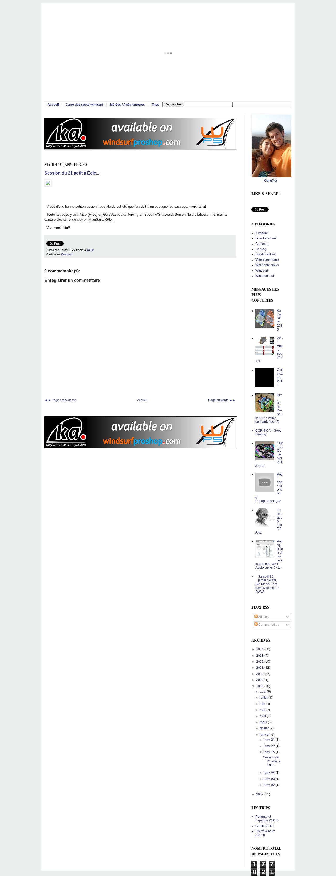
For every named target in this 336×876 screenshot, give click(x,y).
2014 (260, 649)
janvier (265, 734)
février (265, 728)
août (263, 691)
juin (263, 704)
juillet (264, 697)
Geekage (262, 244)
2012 (260, 661)
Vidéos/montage (267, 260)
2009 (260, 680)
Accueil (53, 105)
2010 (260, 674)
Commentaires (268, 624)
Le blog (260, 249)
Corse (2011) (264, 826)
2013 (260, 655)
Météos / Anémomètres (127, 105)
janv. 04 (270, 772)
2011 (260, 667)
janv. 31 (270, 740)
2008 (260, 686)
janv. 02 (270, 785)
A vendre (261, 233)
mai (263, 710)
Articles (263, 617)
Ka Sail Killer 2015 (279, 320)
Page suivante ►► (222, 400)
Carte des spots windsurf (84, 105)
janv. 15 (270, 752)
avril (263, 716)
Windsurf (66, 254)
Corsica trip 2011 (280, 377)
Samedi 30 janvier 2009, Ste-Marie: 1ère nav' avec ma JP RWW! (267, 584)
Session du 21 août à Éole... (71, 173)
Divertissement (266, 238)
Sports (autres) (265, 254)
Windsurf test (264, 276)
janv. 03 (270, 779)
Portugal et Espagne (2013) (267, 818)
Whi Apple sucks (267, 265)
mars (264, 722)
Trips (155, 105)
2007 (260, 794)
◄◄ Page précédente (60, 400)
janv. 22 (270, 746)
